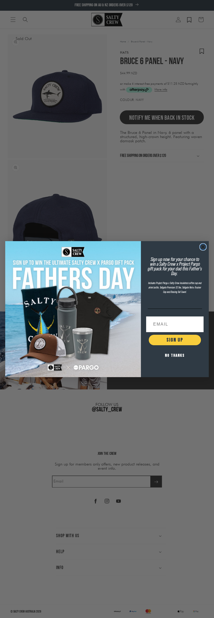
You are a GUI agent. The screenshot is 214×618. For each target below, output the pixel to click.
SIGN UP (175, 340)
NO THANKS (175, 355)
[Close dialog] (203, 247)
